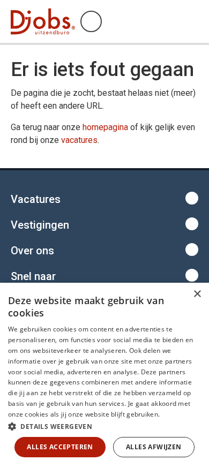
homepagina (105, 127)
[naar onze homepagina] (43, 21)
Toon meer (104, 198)
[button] (104, 426)
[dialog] (104, 375)
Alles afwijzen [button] (154, 446)
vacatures (79, 140)
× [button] (197, 294)
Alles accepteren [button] (60, 446)
